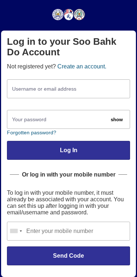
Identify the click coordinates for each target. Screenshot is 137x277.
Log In (68, 150)
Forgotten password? (31, 132)
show (117, 119)
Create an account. (81, 66)
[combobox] (15, 231)
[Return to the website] (68, 20)
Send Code (68, 256)
